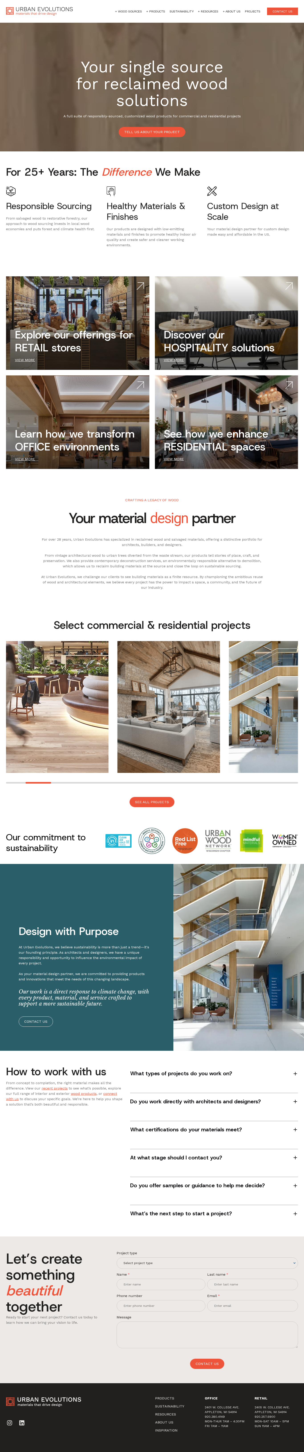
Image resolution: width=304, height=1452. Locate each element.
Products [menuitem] (164, 1398)
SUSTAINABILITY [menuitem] (169, 1406)
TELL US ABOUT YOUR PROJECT (152, 132)
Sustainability (181, 11)
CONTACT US (282, 11)
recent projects (55, 1088)
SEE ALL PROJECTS (152, 802)
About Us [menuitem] (164, 1422)
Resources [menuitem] (165, 1414)
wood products (84, 1094)
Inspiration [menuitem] (166, 1430)
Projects (252, 11)
